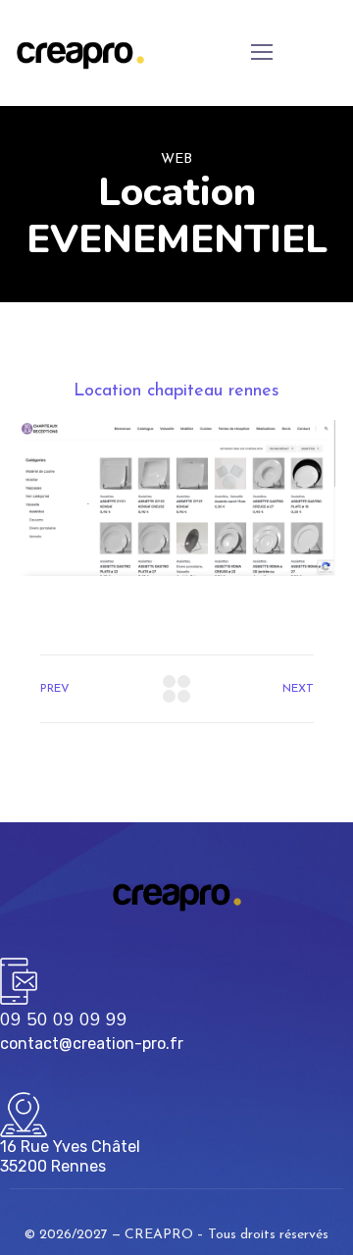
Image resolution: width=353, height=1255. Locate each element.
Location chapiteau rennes (176, 391)
